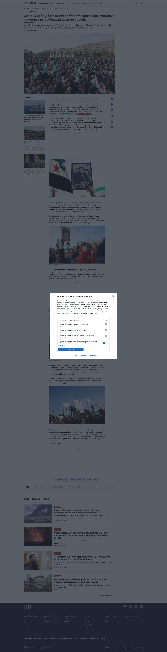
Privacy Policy (93, 355)
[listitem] (83, 320)
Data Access (83, 355)
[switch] (105, 324)
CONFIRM (71, 349)
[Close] (113, 296)
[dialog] (83, 326)
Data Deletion (73, 355)
